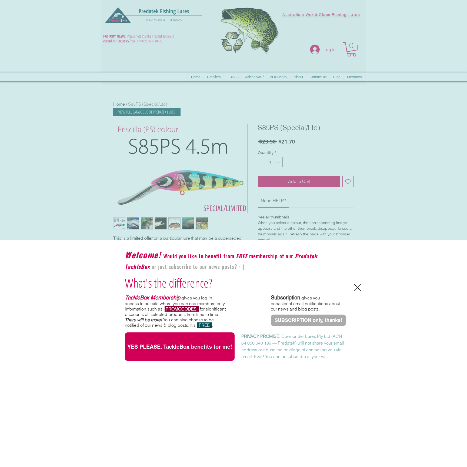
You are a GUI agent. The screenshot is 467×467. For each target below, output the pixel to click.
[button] (357, 287)
